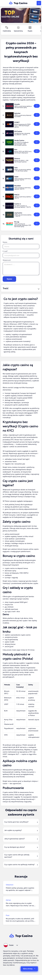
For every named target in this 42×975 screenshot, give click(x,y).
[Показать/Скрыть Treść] (38, 288)
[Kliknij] (37, 106)
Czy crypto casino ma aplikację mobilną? (19, 864)
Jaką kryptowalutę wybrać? (14, 839)
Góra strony (27, 969)
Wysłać (9, 279)
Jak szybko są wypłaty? (13, 830)
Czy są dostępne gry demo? (14, 847)
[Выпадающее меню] (39, 3)
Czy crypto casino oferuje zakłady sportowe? (16, 856)
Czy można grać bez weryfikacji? (16, 822)
